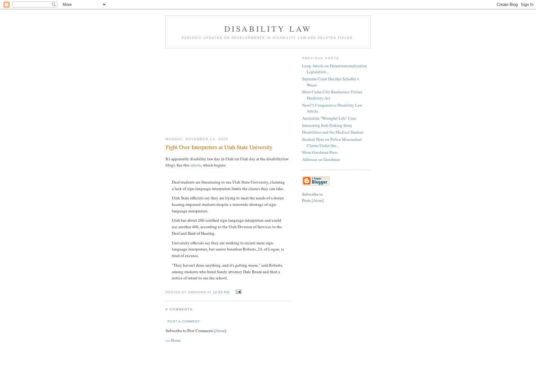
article (195, 165)
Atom (220, 330)
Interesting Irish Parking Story (327, 125)
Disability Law (268, 28)
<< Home (173, 340)
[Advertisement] (229, 90)
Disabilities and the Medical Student (333, 132)
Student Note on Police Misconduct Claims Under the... (332, 142)
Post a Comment (184, 321)
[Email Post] (238, 292)
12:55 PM (221, 292)
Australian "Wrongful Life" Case (329, 118)
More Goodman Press (320, 152)
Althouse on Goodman (321, 159)
